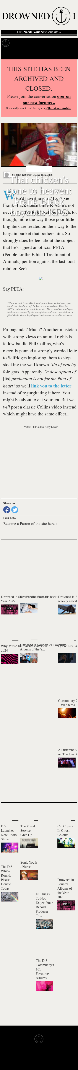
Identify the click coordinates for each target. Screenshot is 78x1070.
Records (22, 43)
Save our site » (39, 32)
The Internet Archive (59, 108)
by (21, 174)
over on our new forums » (47, 99)
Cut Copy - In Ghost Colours (65, 830)
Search (68, 54)
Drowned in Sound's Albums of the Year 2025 (65, 888)
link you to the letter (51, 385)
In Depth (42, 43)
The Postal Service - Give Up (27, 830)
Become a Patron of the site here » (30, 523)
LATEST (7, 579)
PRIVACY (46, 1066)
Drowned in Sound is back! (39, 597)
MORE (67, 791)
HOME (5, 1066)
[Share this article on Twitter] (14, 509)
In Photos (63, 43)
